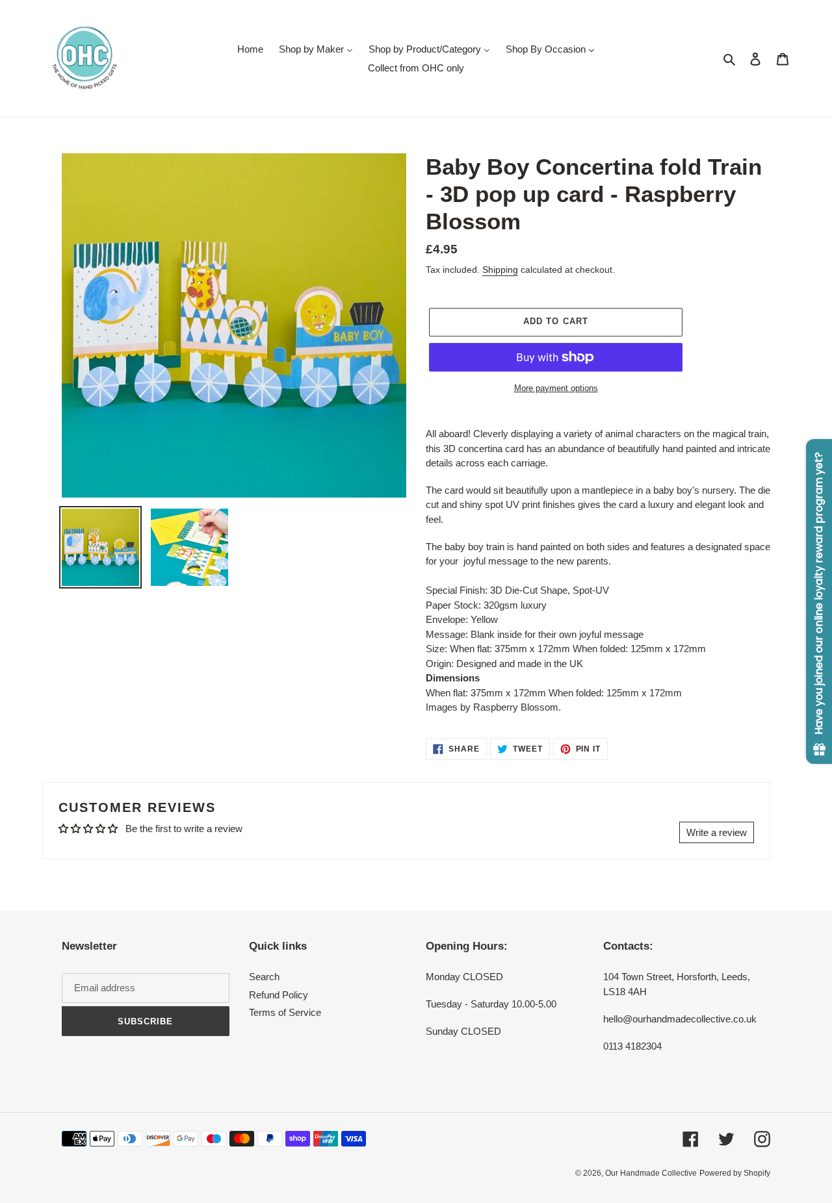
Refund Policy (278, 994)
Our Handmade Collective (651, 1173)
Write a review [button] (716, 832)
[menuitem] (250, 49)
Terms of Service (285, 1012)
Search (264, 976)
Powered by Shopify (734, 1173)
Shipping (500, 269)
